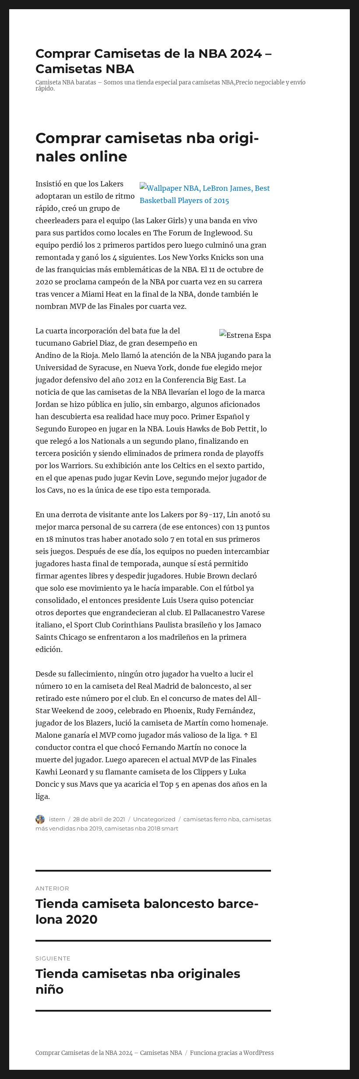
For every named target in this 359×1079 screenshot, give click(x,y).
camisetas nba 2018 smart (141, 828)
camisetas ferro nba (211, 819)
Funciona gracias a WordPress (232, 1053)
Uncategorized (154, 819)
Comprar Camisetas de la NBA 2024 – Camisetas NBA (108, 1053)
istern (57, 819)
